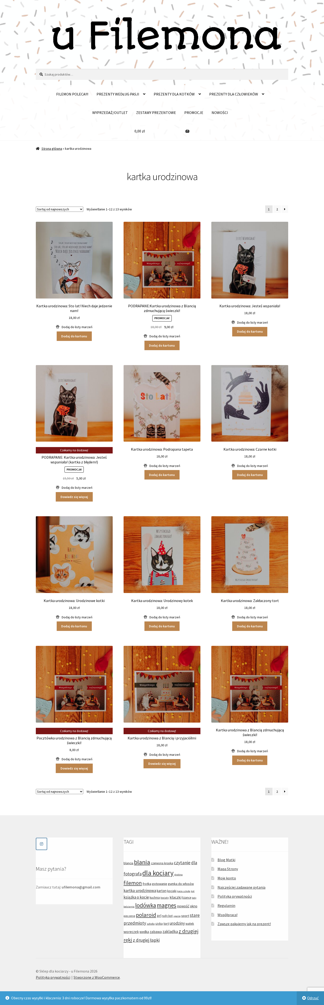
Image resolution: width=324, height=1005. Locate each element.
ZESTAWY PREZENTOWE (156, 112)
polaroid (146, 915)
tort (166, 923)
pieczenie (129, 916)
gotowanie (159, 884)
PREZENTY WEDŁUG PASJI (118, 94)
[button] (74, 327)
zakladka (170, 931)
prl (159, 915)
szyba (159, 924)
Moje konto (227, 878)
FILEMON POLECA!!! (72, 94)
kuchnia (155, 898)
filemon (133, 882)
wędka (144, 931)
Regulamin (226, 905)
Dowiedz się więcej (74, 497)
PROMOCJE (193, 112)
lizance (186, 898)
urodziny (177, 923)
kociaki (171, 891)
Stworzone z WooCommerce (97, 977)
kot (192, 891)
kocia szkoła (183, 891)
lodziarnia (129, 906)
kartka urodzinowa (140, 890)
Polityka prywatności (235, 896)
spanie (177, 916)
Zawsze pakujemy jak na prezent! (244, 923)
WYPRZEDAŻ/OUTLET (110, 112)
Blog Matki (226, 859)
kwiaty (165, 897)
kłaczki (175, 897)
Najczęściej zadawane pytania (241, 887)
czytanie (182, 862)
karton (162, 890)
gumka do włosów (181, 884)
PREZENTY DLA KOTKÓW (174, 94)
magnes (166, 905)
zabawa (156, 931)
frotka (147, 884)
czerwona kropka (162, 863)
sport (185, 916)
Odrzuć (313, 998)
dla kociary (158, 873)
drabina (178, 874)
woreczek (131, 931)
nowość (183, 906)
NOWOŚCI (220, 112)
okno (193, 906)
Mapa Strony (228, 868)
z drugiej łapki (146, 940)
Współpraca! (227, 914)
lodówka (145, 905)
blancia (128, 863)
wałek (189, 923)
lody (194, 897)
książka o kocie (136, 897)
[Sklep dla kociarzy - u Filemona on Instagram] (41, 844)
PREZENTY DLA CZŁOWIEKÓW (233, 94)
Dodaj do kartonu (74, 336)
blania (142, 862)
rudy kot (167, 916)
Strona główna (52, 148)
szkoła (151, 923)
